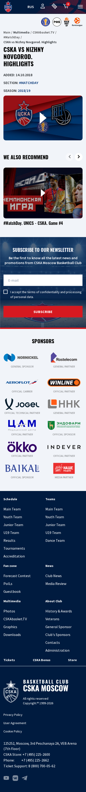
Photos (9, 611)
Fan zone (10, 566)
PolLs (7, 583)
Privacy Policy (12, 715)
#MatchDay (11, 37)
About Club (53, 601)
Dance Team (55, 540)
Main (6, 32)
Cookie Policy (12, 731)
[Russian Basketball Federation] (56, 22)
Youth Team (12, 517)
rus (31, 6)
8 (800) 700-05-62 (41, 766)
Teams (50, 499)
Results (9, 540)
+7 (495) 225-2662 (35, 760)
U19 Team (11, 532)
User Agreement (14, 723)
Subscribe (43, 311)
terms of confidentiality (43, 292)
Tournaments (14, 548)
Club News (53, 575)
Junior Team (13, 524)
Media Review (55, 583)
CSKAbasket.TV (43, 32)
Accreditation (14, 556)
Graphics (10, 626)
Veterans (52, 619)
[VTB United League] (45, 22)
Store (72, 660)
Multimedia (12, 601)
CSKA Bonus (41, 660)
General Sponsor (58, 626)
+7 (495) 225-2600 (36, 754)
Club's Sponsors (57, 634)
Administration (57, 650)
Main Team (12, 509)
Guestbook (12, 591)
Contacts (52, 642)
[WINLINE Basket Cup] (66, 22)
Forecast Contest (17, 575)
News (49, 566)
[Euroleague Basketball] (77, 22)
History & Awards (58, 611)
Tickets (9, 660)
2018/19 (24, 90)
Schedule (10, 499)
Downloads (12, 634)
